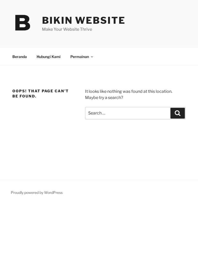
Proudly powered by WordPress (37, 192)
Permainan (79, 56)
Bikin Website (83, 20)
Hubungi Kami (49, 56)
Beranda (19, 56)
